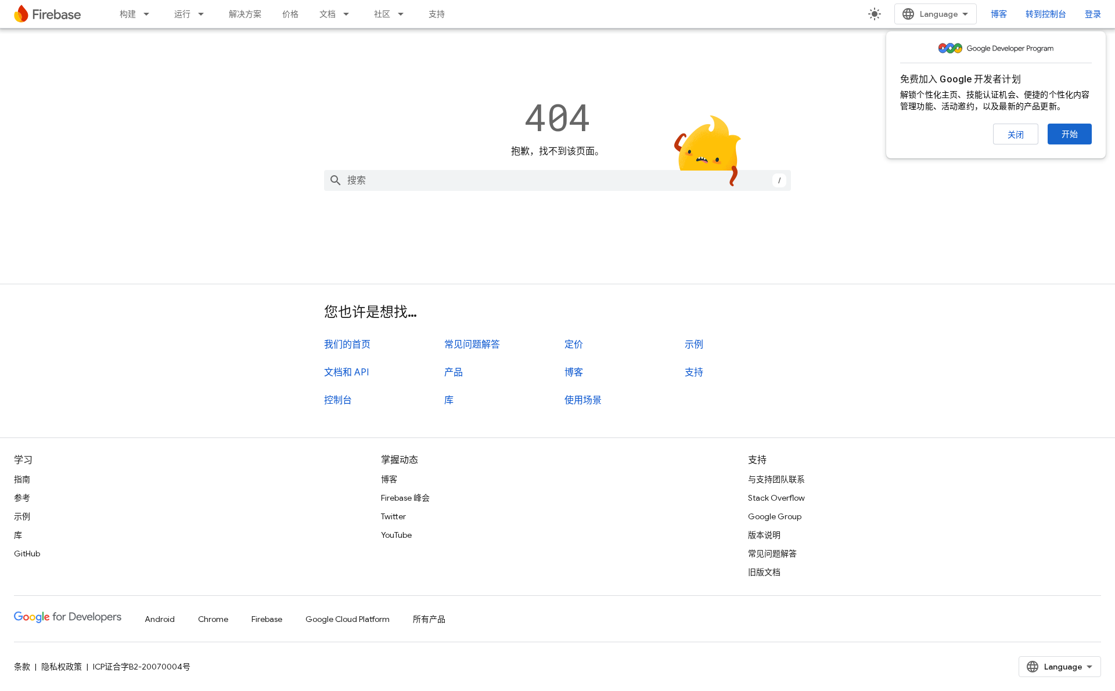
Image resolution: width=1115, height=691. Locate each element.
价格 (290, 14)
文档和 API (346, 372)
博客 (999, 14)
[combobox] (557, 180)
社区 (382, 14)
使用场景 (583, 400)
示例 (694, 344)
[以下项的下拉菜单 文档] (350, 14)
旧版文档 (764, 572)
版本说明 (764, 535)
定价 (573, 344)
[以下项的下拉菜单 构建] (150, 14)
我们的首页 (347, 344)
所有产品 (429, 619)
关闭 (1016, 134)
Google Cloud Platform (347, 619)
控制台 (338, 400)
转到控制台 (1046, 14)
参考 (22, 498)
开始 (1070, 134)
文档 (327, 14)
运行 (182, 14)
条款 (22, 666)
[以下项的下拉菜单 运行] (204, 14)
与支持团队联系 (776, 479)
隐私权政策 (61, 666)
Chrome (213, 619)
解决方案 (245, 14)
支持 (437, 14)
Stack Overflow (776, 498)
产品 (453, 372)
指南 (22, 479)
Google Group (774, 516)
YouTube (396, 535)
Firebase (266, 619)
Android (160, 619)
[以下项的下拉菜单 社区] (404, 14)
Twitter (393, 516)
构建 (128, 14)
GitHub (27, 553)
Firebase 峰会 (405, 498)
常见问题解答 (472, 344)
